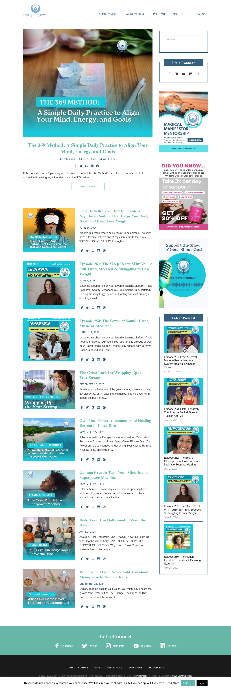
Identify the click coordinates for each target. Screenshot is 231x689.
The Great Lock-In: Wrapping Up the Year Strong (111, 374)
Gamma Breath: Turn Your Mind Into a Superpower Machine (113, 474)
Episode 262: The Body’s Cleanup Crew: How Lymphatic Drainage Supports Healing (182, 461)
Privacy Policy (114, 668)
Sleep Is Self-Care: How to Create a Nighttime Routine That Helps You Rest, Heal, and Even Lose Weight (113, 216)
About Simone (108, 14)
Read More (87, 186)
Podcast (159, 14)
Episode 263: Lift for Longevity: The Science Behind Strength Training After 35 (182, 412)
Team (70, 668)
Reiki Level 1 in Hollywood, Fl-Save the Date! (112, 522)
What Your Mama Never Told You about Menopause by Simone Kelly (114, 574)
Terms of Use (135, 668)
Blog (173, 14)
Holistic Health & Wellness (96, 159)
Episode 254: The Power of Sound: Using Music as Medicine (114, 323)
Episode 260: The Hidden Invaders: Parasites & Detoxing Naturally (182, 560)
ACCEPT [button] (188, 683)
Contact (201, 14)
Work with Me (135, 14)
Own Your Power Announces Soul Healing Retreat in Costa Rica (115, 422)
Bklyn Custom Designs (182, 676)
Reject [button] (202, 683)
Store (185, 14)
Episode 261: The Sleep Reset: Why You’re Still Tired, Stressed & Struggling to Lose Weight (115, 269)
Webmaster (142, 676)
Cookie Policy (156, 668)
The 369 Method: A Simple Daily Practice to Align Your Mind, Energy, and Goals (88, 148)
